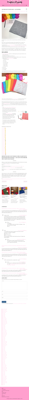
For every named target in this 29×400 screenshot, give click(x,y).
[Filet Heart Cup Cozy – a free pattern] (6, 191)
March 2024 (4, 329)
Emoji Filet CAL (14, 11)
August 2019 (4, 380)
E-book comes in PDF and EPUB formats (10, 107)
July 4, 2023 (21, 222)
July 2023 (3, 337)
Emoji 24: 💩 (4, 154)
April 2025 (3, 316)
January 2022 (4, 353)
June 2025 (3, 314)
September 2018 (4, 382)
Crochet (10, 11)
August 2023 (4, 336)
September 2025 (4, 311)
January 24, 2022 (21, 230)
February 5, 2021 (22, 274)
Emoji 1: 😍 (3, 128)
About (2, 388)
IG (11, 166)
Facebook (13, 166)
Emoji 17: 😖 (4, 146)
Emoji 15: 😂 (4, 144)
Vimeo (23, 166)
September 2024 (4, 323)
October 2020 (4, 369)
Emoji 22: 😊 (4, 152)
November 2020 (4, 368)
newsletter (7, 169)
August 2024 (4, 324)
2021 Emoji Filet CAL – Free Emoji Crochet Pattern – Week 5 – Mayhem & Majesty (13, 268)
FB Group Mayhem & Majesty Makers (9, 167)
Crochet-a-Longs (4, 392)
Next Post (25, 181)
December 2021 (4, 354)
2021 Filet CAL (7, 11)
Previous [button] (2, 196)
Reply (26, 209)
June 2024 (3, 326)
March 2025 (4, 317)
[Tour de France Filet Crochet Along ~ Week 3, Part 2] (14, 191)
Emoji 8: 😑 (4, 136)
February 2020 (4, 376)
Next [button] (26, 196)
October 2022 (4, 343)
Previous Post (4, 181)
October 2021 (4, 356)
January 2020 (4, 377)
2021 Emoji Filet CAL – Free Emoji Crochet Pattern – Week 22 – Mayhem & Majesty (13, 252)
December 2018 (4, 381)
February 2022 (4, 352)
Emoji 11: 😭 (4, 139)
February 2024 (4, 330)
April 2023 (3, 340)
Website (2, 297)
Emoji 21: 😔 (4, 151)
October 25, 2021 (22, 253)
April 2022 (3, 350)
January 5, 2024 (22, 209)
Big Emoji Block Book (7, 103)
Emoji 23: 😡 (4, 153)
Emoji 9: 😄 (4, 137)
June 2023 (3, 338)
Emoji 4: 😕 (4, 131)
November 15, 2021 (21, 247)
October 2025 (4, 310)
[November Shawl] (23, 191)
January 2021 (4, 366)
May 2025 (3, 315)
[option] (5, 196)
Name (2, 291)
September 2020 (4, 370)
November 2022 (4, 342)
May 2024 (3, 327)
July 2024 (3, 325)
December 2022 (4, 341)
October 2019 (4, 379)
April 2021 (3, 363)
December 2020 (4, 367)
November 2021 (4, 355)
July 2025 (3, 313)
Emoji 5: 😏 (4, 132)
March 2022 (4, 351)
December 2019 (4, 378)
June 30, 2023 (21, 215)
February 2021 (4, 365)
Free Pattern (24, 11)
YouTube (20, 166)
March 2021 (4, 364)
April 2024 (3, 328)
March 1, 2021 (22, 269)
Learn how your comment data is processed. (19, 303)
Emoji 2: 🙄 (4, 129)
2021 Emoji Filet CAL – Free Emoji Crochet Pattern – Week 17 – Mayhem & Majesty (13, 208)
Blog (2, 391)
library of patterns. (7, 164)
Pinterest (17, 166)
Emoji (3, 130)
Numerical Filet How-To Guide (5, 390)
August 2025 (4, 312)
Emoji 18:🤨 (4, 147)
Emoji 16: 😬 (4, 145)
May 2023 (3, 339)
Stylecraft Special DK (10, 58)
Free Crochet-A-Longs (19, 11)
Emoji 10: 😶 (4, 138)
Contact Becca (4, 389)
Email (2, 294)
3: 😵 (5, 130)
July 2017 (3, 383)
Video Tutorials (4, 393)
